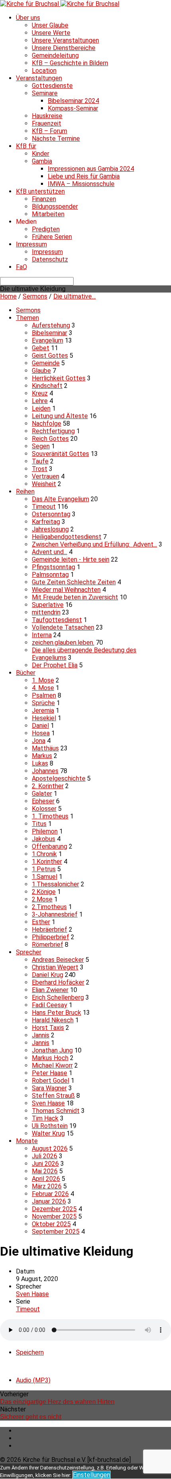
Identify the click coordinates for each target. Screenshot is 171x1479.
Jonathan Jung (52, 1050)
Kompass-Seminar (73, 108)
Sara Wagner (49, 1088)
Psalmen (44, 695)
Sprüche (43, 703)
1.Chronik (44, 854)
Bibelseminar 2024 (73, 101)
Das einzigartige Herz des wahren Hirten (57, 1401)
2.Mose (42, 899)
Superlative (48, 605)
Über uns (28, 17)
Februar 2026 (50, 1194)
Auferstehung (51, 325)
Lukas (40, 763)
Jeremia (43, 710)
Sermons (35, 296)
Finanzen (44, 199)
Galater (42, 793)
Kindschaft (47, 386)
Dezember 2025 (54, 1209)
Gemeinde (46, 363)
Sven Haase (48, 1103)
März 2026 (47, 1186)
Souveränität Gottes (60, 453)
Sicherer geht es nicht (30, 1416)
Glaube (41, 370)
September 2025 (56, 1231)
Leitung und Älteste (60, 416)
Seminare (45, 93)
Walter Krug (48, 1133)
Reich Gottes (50, 438)
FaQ (21, 267)
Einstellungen (91, 1475)
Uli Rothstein (50, 1126)
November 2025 (54, 1216)
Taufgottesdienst (57, 620)
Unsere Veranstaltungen (65, 40)
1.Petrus (44, 869)
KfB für (26, 146)
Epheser (43, 801)
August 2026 (50, 1148)
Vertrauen (45, 476)
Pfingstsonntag (53, 567)
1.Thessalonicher (55, 884)
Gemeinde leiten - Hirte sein (70, 559)
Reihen (25, 491)
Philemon (45, 831)
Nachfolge (46, 423)
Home (8, 296)
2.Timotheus (49, 907)
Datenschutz (50, 259)
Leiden (41, 408)
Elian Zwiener (50, 990)
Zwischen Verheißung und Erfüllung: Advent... (94, 544)
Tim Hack (45, 1118)
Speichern (30, 1352)
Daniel (40, 725)
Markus (42, 756)
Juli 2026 (44, 1156)
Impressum (31, 244)
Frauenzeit (46, 123)
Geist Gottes (50, 355)
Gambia (42, 161)
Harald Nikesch (53, 1020)
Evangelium (47, 340)
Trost (39, 469)
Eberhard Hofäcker (58, 982)
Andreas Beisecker (58, 959)
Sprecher (28, 952)
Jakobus (43, 839)
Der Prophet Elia (55, 665)
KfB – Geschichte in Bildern (70, 63)
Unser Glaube (50, 25)
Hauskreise (47, 116)
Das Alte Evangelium (60, 499)
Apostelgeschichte (59, 778)
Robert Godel (50, 1080)
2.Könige (44, 892)
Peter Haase (49, 1073)
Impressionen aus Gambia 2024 (91, 169)
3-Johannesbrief (55, 914)
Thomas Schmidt (56, 1111)
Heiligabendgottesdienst (66, 537)
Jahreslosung (50, 529)
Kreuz (40, 393)
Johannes (45, 771)
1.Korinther (47, 861)
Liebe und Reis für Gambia (84, 176)
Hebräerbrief (49, 929)
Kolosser (44, 808)
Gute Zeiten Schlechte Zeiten (74, 582)
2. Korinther (48, 786)
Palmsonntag (50, 574)
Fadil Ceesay (49, 1005)
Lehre (40, 401)
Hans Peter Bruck (56, 1012)
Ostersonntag (51, 514)
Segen (41, 446)
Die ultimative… (74, 296)
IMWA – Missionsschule (81, 184)
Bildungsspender (55, 206)
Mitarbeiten (48, 214)
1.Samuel (44, 876)
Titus (39, 824)
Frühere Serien (52, 236)
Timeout (44, 506)
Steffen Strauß (53, 1095)
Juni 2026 (45, 1163)
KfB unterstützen (40, 191)
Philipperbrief (50, 937)
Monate (27, 1141)
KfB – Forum (49, 131)
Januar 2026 (49, 1201)
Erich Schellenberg (58, 997)
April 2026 (46, 1178)
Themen (27, 318)
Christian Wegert (55, 967)
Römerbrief (47, 944)
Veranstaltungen (39, 78)
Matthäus (45, 748)
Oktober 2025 (51, 1224)
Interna (42, 635)
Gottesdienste (52, 85)
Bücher (25, 673)
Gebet (40, 348)
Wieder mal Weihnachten (66, 589)
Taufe (40, 461)
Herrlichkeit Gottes (59, 378)
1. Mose (43, 680)
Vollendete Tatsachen (63, 627)
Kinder (40, 153)
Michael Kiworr (52, 1065)
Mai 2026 (45, 1171)
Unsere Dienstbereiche (63, 48)
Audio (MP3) (33, 1380)
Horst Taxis (48, 1027)
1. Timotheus (50, 816)
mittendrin (46, 612)
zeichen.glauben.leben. (63, 642)
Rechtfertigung (53, 431)
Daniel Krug (47, 975)
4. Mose (43, 688)
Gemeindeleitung (55, 55)
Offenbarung (49, 846)
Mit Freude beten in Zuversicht (75, 597)
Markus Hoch (50, 1058)
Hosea (41, 733)
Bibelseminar (49, 333)
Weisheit (44, 484)
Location (44, 70)
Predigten (46, 229)
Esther (41, 922)
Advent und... (49, 552)
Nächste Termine (56, 138)
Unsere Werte (51, 33)
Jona (38, 740)
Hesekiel (44, 718)
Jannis (40, 1035)
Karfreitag (46, 521)
